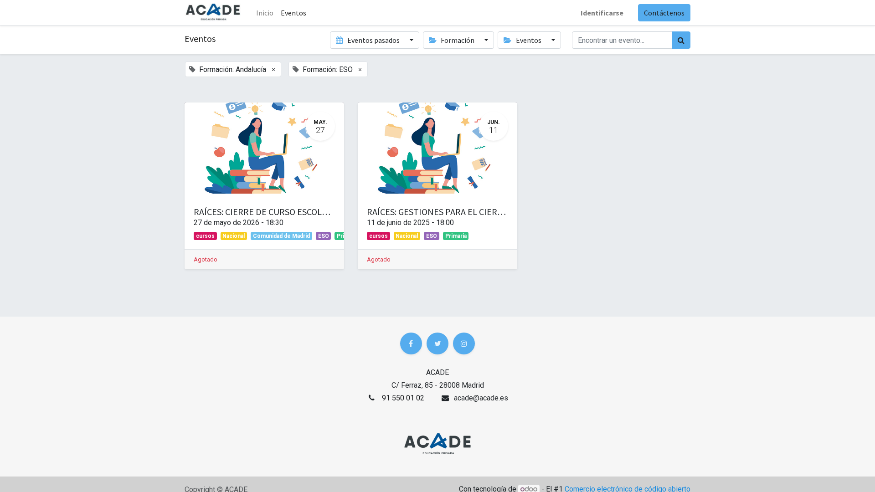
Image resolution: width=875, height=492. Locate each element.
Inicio (264, 12)
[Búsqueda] (681, 40)
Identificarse (602, 12)
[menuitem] (293, 13)
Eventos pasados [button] (373, 40)
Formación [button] (457, 40)
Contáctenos (664, 12)
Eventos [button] (529, 40)
